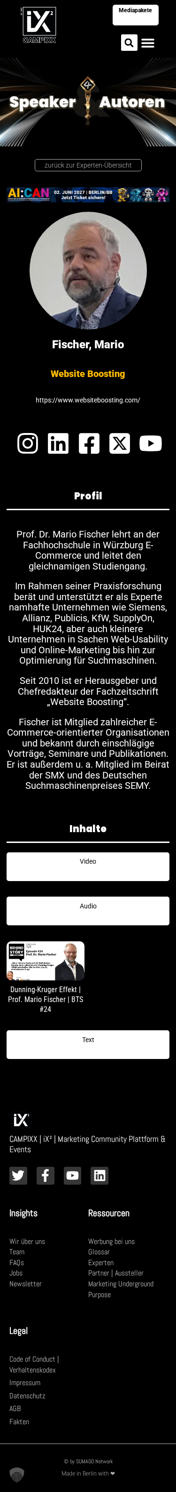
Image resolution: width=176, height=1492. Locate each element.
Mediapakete (135, 10)
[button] (129, 42)
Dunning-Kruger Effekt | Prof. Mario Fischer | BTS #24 (45, 999)
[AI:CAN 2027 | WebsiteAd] (88, 194)
